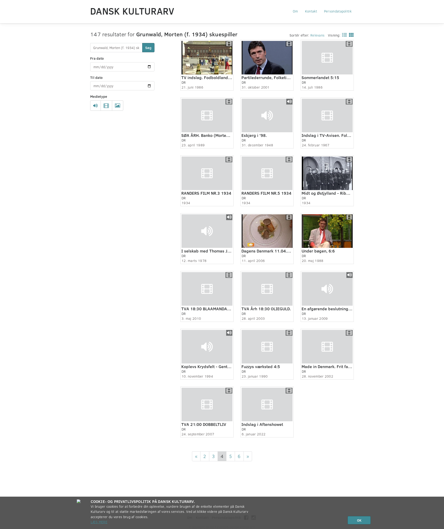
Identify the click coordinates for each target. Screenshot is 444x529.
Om (295, 11)
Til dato (96, 77)
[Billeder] (117, 105)
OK (359, 520)
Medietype (98, 96)
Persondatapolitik (338, 11)
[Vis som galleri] (350, 34)
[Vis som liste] (343, 34)
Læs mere (99, 522)
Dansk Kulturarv (132, 11)
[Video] (106, 105)
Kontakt (311, 11)
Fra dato (97, 58)
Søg (148, 47)
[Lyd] (95, 105)
